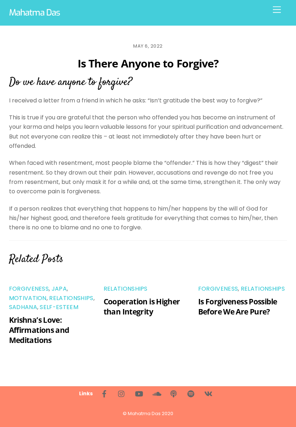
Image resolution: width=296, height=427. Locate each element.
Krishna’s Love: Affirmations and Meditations (39, 330)
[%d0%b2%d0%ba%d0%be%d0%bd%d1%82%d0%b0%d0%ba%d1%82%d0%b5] (208, 393)
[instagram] (121, 393)
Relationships (71, 298)
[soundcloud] (156, 393)
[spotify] (191, 393)
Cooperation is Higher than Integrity (142, 306)
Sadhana (23, 307)
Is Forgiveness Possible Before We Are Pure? (237, 306)
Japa (59, 289)
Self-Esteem (59, 307)
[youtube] (139, 393)
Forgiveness (29, 289)
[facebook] (104, 393)
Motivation (28, 298)
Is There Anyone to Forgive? (148, 63)
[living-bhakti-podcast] (173, 393)
